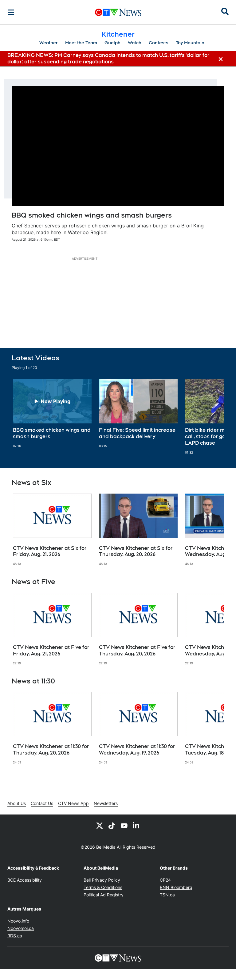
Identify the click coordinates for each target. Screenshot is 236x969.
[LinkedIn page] (136, 825)
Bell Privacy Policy (102, 880)
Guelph (112, 42)
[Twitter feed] (99, 825)
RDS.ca (14, 935)
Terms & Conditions (103, 887)
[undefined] (52, 413)
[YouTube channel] (124, 825)
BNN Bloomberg (176, 887)
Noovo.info (18, 920)
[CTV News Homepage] (118, 12)
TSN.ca (167, 894)
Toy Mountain (190, 42)
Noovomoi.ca (20, 928)
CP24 (165, 880)
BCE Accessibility (24, 880)
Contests (158, 42)
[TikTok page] (112, 825)
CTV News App (73, 803)
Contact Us (42, 803)
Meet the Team (81, 42)
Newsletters (106, 803)
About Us (16, 803)
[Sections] (11, 12)
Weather (48, 42)
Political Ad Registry (104, 894)
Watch (134, 42)
